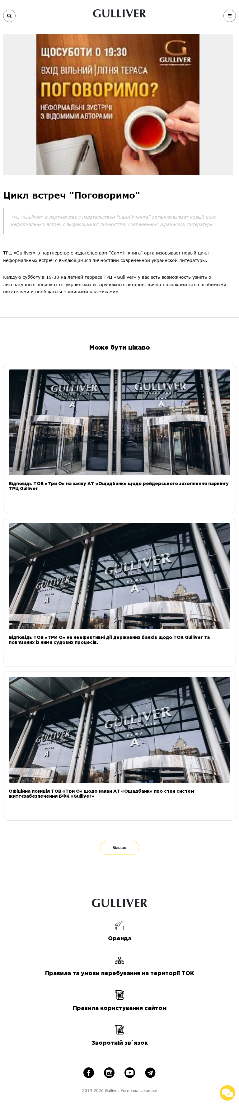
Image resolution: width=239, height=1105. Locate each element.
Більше (119, 848)
